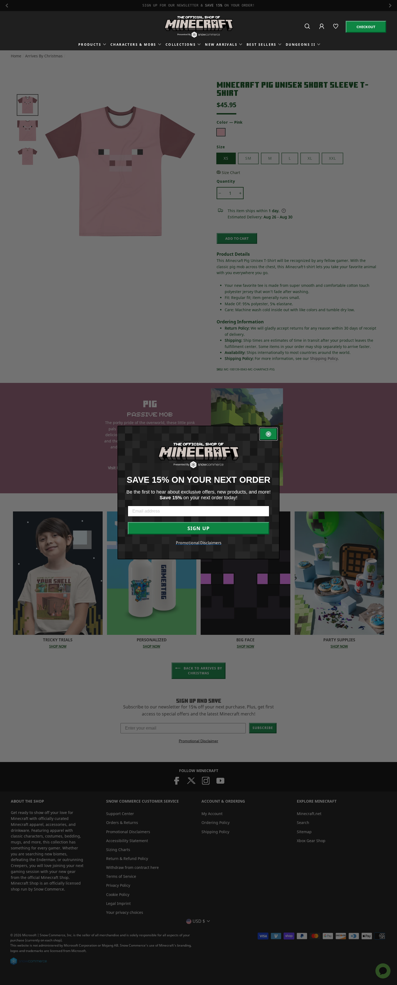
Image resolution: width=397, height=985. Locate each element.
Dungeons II (300, 44)
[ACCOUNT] (322, 30)
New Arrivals (221, 44)
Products (89, 44)
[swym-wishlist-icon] (336, 28)
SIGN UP (198, 528)
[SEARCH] (307, 28)
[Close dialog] (268, 434)
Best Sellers (262, 44)
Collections (181, 44)
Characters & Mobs (133, 44)
